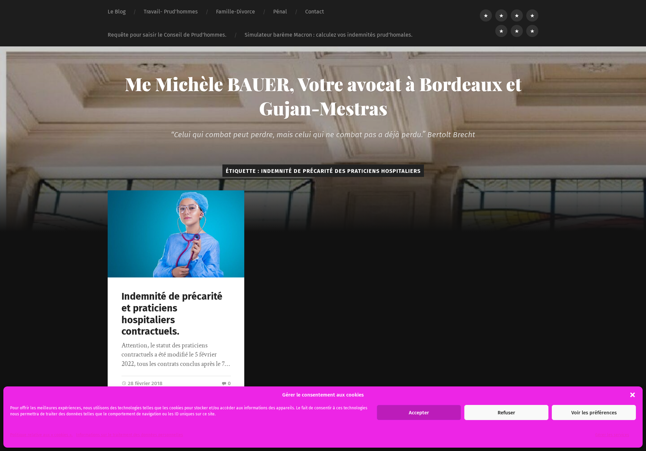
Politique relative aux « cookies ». (41, 435)
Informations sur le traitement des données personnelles (129, 435)
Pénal (280, 11)
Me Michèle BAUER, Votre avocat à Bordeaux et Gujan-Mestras (323, 96)
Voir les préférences (594, 413)
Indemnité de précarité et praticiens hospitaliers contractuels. (171, 314)
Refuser (506, 413)
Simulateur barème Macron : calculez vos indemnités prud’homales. (328, 35)
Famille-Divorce (235, 11)
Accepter (419, 413)
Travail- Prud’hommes (171, 11)
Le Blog (116, 11)
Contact (314, 11)
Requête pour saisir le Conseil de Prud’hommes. (167, 35)
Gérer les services (612, 435)
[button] (632, 394)
